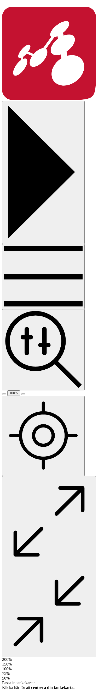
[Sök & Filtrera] (43, 349)
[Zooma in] (23, 394)
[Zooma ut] (4, 394)
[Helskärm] (49, 566)
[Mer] (43, 276)
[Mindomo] (49, 98)
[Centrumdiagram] (43, 436)
